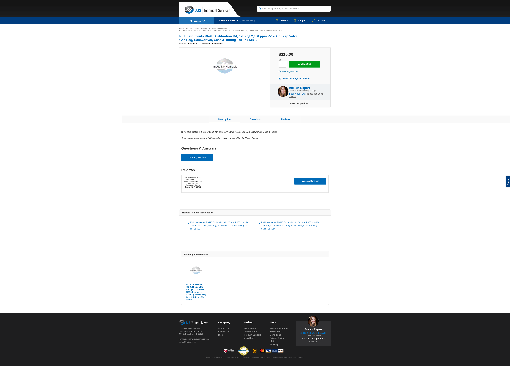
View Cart (249, 338)
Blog (220, 335)
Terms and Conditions (275, 333)
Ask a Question (290, 71)
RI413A (204, 28)
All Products (195, 21)
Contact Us (224, 332)
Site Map (274, 344)
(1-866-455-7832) (247, 21)
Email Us (292, 96)
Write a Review (310, 181)
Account (321, 20)
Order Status (250, 332)
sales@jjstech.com (187, 342)
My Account (250, 328)
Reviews (285, 119)
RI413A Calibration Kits (218, 28)
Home (181, 28)
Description (224, 119)
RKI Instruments (192, 28)
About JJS (223, 328)
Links (272, 341)
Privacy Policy (277, 338)
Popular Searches (279, 328)
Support (302, 20)
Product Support (252, 335)
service (284, 20)
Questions (255, 119)
